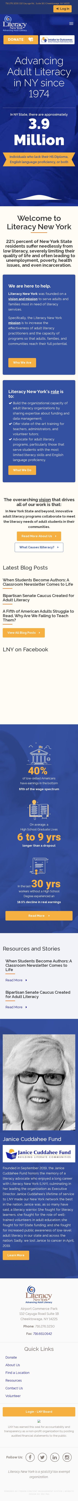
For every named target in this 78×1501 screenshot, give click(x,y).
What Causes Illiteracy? (36, 547)
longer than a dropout (39, 845)
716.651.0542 (42, 1334)
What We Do (22, 470)
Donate (11, 1357)
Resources (13, 1380)
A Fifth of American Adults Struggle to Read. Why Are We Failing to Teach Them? (38, 615)
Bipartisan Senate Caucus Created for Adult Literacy (38, 597)
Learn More (15, 1255)
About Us (12, 1365)
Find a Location (17, 1373)
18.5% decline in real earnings (39, 902)
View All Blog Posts (21, 632)
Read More (36, 915)
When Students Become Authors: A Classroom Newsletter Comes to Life (38, 582)
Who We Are (22, 362)
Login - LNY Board (39, 1411)
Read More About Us (37, 536)
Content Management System (44, 1491)
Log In (64, 8)
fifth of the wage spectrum (39, 789)
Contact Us (14, 1388)
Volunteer (13, 1396)
